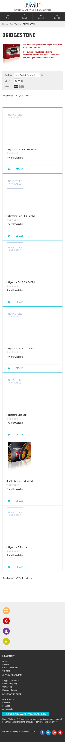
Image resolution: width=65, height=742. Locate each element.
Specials (6, 702)
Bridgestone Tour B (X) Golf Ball (20, 348)
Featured (6, 705)
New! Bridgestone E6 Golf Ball (19, 481)
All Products (7, 708)
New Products (8, 699)
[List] (21, 87)
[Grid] (16, 87)
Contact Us (7, 686)
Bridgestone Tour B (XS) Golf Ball (20, 282)
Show (7, 80)
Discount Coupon (9, 689)
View (7, 86)
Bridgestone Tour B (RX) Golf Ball (20, 216)
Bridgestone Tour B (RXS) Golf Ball (21, 149)
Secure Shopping (9, 683)
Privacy (5, 664)
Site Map (6, 670)
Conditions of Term (10, 667)
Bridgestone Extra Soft (16, 415)
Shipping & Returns (10, 680)
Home (5, 24)
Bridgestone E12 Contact (17, 547)
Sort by (8, 75)
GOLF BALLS (15, 24)
